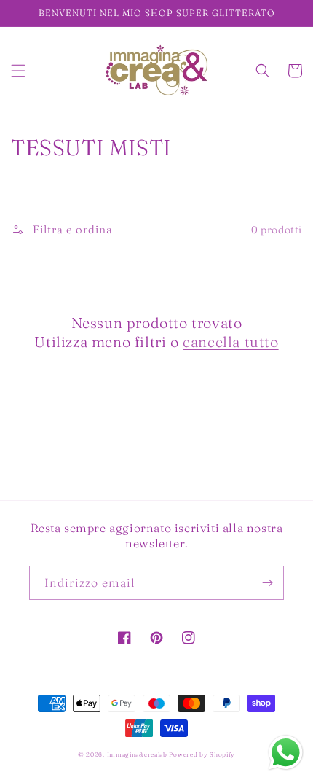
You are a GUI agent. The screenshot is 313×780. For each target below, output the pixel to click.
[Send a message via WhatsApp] (286, 753)
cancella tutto (230, 341)
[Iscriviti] (267, 583)
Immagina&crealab (137, 754)
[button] (18, 71)
